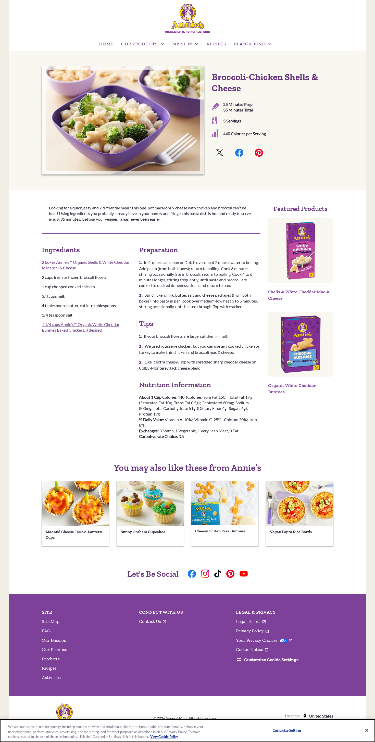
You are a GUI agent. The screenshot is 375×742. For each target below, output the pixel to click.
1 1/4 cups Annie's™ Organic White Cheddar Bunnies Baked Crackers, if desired (80, 327)
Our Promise (54, 649)
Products (51, 659)
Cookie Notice (252, 650)
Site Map (50, 621)
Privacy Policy (252, 631)
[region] (187, 730)
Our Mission (54, 640)
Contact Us (152, 622)
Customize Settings (287, 730)
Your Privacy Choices (264, 640)
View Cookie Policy (164, 737)
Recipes (49, 668)
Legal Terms (251, 622)
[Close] (366, 730)
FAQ (46, 631)
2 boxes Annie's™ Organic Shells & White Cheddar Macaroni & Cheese (85, 265)
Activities (51, 677)
